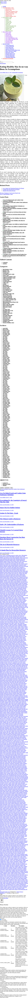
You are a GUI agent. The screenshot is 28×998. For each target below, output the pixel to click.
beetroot (20, 575)
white (1, 883)
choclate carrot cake (21, 614)
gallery (5, 688)
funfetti (12, 686)
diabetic (9, 643)
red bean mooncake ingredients (14, 801)
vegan (12, 857)
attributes (5, 566)
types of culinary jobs (11, 854)
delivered (22, 641)
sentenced (6, 813)
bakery (1, 571)
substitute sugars (8, 834)
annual (1, 562)
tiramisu (6, 847)
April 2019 (5, 426)
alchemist (7, 560)
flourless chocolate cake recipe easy (11, 675)
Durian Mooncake (9, 47)
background (8, 568)
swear (1, 839)
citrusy (16, 621)
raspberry (5, 798)
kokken (4, 734)
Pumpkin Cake (8, 28)
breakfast (5, 585)
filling (23, 670)
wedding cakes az (15, 871)
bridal (8, 585)
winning (2, 887)
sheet (7, 814)
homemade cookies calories (21, 712)
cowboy (5, 629)
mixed (17, 758)
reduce (9, 803)
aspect (24, 565)
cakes (8, 596)
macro (26, 747)
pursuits (4, 796)
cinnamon (2, 621)
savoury (15, 810)
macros (1, 749)
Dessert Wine (19, 642)
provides (9, 795)
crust (13, 632)
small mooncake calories (20, 820)
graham (18, 693)
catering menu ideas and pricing (9, 602)
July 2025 (5, 336)
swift (20, 839)
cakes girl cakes (13, 596)
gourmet (14, 693)
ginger (7, 689)
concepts (5, 625)
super (14, 838)
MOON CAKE (6, 44)
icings (26, 726)
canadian (20, 598)
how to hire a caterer (21, 718)
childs (9, 609)
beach (14, 575)
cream (1, 630)
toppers (21, 848)
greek (5, 695)
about (13, 557)
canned (1, 600)
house (17, 715)
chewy (19, 608)
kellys (7, 733)
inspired (19, 728)
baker (21, 569)
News (4, 308)
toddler (12, 847)
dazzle (24, 638)
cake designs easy (17, 590)
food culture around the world (15, 676)
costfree (19, 628)
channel (19, 605)
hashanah (8, 698)
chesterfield (15, 608)
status (1, 832)
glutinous (21, 692)
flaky (11, 674)
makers (6, 750)
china (12, 609)
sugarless (22, 837)
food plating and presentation (6, 680)
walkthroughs (3, 861)
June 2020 (5, 409)
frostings (5, 684)
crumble (8, 632)
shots (19, 814)
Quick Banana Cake (17, 796)
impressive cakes (8, 727)
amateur (5, 561)
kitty (22, 733)
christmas (15, 620)
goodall (1, 693)
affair (14, 559)
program (25, 793)
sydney (1, 841)
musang (1, 769)
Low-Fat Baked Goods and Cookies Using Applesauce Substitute (13, 493)
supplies (17, 838)
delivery (1, 642)
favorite (1, 669)
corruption (15, 628)
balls (27, 571)
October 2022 (6, 376)
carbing (17, 600)
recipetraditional (3, 799)
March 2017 (5, 455)
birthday (2, 580)
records (16, 799)
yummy (6, 889)
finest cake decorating (22, 671)
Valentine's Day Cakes (18, 856)
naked (25, 769)
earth (11, 649)
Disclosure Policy (7, 484)
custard (20, 637)
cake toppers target (12, 595)
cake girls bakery (23, 592)
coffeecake (22, 623)
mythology (21, 769)
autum (13, 566)
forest (10, 681)
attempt (1, 566)
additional (5, 559)
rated (8, 798)
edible (10, 655)
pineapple (6, 788)
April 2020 (5, 411)
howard (4, 726)
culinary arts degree (14, 634)
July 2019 (5, 422)
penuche (5, 786)
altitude (1, 561)
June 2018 (5, 437)
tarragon (25, 841)
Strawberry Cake (9, 30)
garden (15, 688)
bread (1, 585)
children (1, 609)
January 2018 (6, 443)
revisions (25, 804)
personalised (20, 786)
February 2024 (6, 357)
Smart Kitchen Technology (9, 821)
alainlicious (2, 560)
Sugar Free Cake (9, 42)
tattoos (9, 842)
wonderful (13, 887)
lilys (21, 738)
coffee (12, 623)
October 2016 (6, 461)
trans (20, 850)
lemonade (2, 738)
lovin (16, 739)
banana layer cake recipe (5, 574)
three (25, 845)
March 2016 (5, 470)
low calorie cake (15, 740)
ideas (3, 727)
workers (20, 887)
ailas (24, 559)
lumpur (22, 746)
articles (1, 565)
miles (4, 757)
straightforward (23, 832)
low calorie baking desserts (6, 740)
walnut (7, 861)
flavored (14, 674)
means (20, 752)
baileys (21, 568)
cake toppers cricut (19, 594)
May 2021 (5, 396)
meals (17, 752)
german (25, 688)
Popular (2, 487)
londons (8, 739)
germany (2, 689)
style (1, 834)
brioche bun (18, 585)
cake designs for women (20, 591)
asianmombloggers (15, 565)
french (20, 681)
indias (23, 727)
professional (2, 793)
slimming (10, 820)
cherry (11, 608)
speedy (19, 827)
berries (15, 577)
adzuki (11, 559)
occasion (16, 773)
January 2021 (6, 401)
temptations (20, 842)
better (20, 579)
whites (4, 883)
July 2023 (5, 365)
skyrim (4, 820)
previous (7, 792)
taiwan (17, 841)
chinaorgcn (15, 609)
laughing (22, 734)
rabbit (25, 797)
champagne (15, 605)
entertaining (11, 660)
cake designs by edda (8, 590)
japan (1, 732)
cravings (26, 629)
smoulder (2, 822)
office (23, 773)
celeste (1, 605)
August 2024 (5, 350)
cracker (12, 629)
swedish (4, 839)
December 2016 (6, 459)
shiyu (12, 814)
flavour (21, 674)
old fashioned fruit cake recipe (15, 774)
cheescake (10, 606)
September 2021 (6, 391)
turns (7, 853)
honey (6, 715)
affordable (18, 559)
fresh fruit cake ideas (14, 682)
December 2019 (6, 416)
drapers (9, 647)
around (22, 563)
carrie (7, 601)
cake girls (17, 592)
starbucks (9, 831)
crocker (25, 631)
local (1, 739)
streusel (6, 833)
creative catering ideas (12, 631)
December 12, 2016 (9, 504)
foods (4, 681)
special (3, 827)
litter (23, 738)
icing (24, 726)
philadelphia (5, 787)
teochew (25, 842)
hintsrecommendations (22, 711)
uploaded (23, 855)
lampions (15, 734)
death (1, 640)
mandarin (18, 750)
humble (12, 726)
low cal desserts (23, 739)
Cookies (7, 19)
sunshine (11, 838)
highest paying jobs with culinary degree (8, 711)
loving (18, 739)
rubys (18, 807)
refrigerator (16, 803)
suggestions (2, 838)
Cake (5, 589)
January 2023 (6, 373)
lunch (25, 746)
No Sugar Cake (8, 41)
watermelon (15, 861)
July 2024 (5, 351)
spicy (13, 828)
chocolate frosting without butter (19, 618)
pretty (3, 792)
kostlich (8, 734)
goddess (25, 692)
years (13, 888)
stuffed (16, 833)
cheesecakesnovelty (21, 607)
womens (9, 887)
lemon (9, 736)
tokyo (19, 847)
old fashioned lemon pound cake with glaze (9, 776)
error (16, 660)
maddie (4, 749)
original (23, 781)
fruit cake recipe (22, 684)
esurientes (22, 660)
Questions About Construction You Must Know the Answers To (12, 538)
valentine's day (9, 856)
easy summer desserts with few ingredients (14, 654)
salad (27, 807)
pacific (10, 782)
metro (22, 753)
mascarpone (22, 751)
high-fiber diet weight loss (7, 710)
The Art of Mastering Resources (9, 544)
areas (20, 563)
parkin (16, 784)
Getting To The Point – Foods (9, 513)
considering (20, 625)
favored (26, 667)
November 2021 (6, 388)
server (12, 813)
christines (11, 620)
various (9, 857)
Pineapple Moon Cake (10, 53)
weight (11, 873)
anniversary (24, 561)
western (19, 873)
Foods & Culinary (7, 291)
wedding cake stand (13, 867)
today (10, 847)
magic (12, 749)
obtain (12, 773)
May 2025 (5, 339)
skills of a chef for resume (20, 819)
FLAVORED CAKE (7, 17)
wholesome (8, 883)
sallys (1, 808)
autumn (16, 566)
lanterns (18, 734)
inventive (24, 729)
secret (21, 811)
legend (21, 735)
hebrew (1, 709)
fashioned (24, 665)
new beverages (17, 770)
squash (1, 831)
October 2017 (6, 447)
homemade (13, 712)
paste (1, 785)
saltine (1, 809)
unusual (15, 855)
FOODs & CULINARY (8, 58)
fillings (1, 671)
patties (10, 785)
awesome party (3, 567)
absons (21, 557)
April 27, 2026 (8, 497)
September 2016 (6, 462)
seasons (14, 811)
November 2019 (6, 417)
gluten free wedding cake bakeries (17, 690)
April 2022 (5, 384)
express (7, 664)
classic (20, 621)
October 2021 (6, 390)
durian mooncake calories (8, 648)
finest (16, 671)
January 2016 (6, 472)
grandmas (20, 694)
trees (6, 851)
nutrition (9, 773)
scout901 (19, 810)
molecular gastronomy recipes (19, 762)
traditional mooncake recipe (8, 850)
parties (23, 784)
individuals (2, 728)
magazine (9, 749)
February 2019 (6, 428)
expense (24, 663)
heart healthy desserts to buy (20, 707)
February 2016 (6, 471)
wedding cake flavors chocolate (12, 865)
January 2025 (6, 344)
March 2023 (5, 370)
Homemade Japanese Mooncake (16, 713)
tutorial (12, 853)
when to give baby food (22, 880)
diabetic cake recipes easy (17, 643)
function (8, 686)
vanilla (24, 856)
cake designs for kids (10, 591)
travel (22, 850)
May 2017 (5, 453)
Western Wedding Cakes (10, 16)
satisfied (23, 809)
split (12, 830)
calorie (19, 597)
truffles (1, 853)
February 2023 (6, 371)
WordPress (2, 893)
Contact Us (5, 483)
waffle (23, 860)
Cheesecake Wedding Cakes (11, 11)
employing (2, 659)
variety (5, 857)
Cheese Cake (8, 21)
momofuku (17, 763)
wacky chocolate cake (17, 860)
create (17, 630)
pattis (13, 785)
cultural (13, 636)
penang (1, 786)
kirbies (13, 733)
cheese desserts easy (20, 606)
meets (27, 752)
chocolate (2, 615)
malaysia (14, 750)
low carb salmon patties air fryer (17, 744)
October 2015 (6, 476)
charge (25, 605)
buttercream (11, 588)
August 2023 (5, 364)
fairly (8, 665)
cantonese (5, 600)
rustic (21, 807)
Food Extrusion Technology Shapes (13, 678)
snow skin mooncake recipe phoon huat (18, 824)
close (23, 621)
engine (19, 659)
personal (15, 786)
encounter (7, 659)
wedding (24, 861)
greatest (1, 695)
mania (25, 750)
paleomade (22, 782)
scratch (22, 810)
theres (7, 845)
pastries (4, 785)
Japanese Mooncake (9, 48)
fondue (5, 676)
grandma (24, 693)
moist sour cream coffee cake (6, 762)
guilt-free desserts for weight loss (11, 697)
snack (5, 822)
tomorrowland (3, 848)
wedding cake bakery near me (12, 862)
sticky (12, 832)
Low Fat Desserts (9, 40)
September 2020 (6, 405)
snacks (8, 822)
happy (1, 698)
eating (13, 72)
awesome (26, 566)
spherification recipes (4, 828)
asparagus (21, 565)
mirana (8, 758)
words (17, 887)
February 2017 (6, 456)
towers (4, 849)
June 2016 (5, 466)
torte (24, 848)
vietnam (11, 859)
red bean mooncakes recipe (13, 802)
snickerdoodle (13, 822)
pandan (9, 784)
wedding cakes (8, 871)
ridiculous (2, 805)
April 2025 (5, 340)
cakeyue (16, 597)
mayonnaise (8, 752)
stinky (15, 832)
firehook (19, 672)
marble (4, 751)
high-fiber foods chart (18, 710)
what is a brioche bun (14, 877)
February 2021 (6, 399)
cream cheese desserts (7, 630)
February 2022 (6, 386)
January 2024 (6, 358)
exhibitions (14, 663)
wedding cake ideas (10, 866)
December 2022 (6, 374)
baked (1, 569)
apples (22, 562)
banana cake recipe (4, 573)
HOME (4, 6)
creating (23, 630)
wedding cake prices (18, 866)
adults (8, 559)
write (11, 888)
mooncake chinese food (17, 766)
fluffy (26, 675)
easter (13, 649)
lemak (6, 736)
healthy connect (24, 704)
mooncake (15, 764)
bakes (4, 571)
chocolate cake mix (8, 615)
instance (23, 728)
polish (4, 791)
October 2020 (6, 404)
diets (20, 644)
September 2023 (6, 363)
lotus (11, 739)
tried (18, 851)
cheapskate (2, 606)
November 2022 (6, 375)
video (8, 859)
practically (22, 791)
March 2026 (5, 329)
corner (11, 628)
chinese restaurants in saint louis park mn (13, 614)
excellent (2, 663)
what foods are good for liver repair (18, 876)
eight (1, 657)
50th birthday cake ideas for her (16, 556)
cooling (4, 628)
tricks (16, 851)
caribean (3, 601)
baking (7, 571)
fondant (1, 676)
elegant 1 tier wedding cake (11, 657)
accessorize (25, 557)
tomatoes (23, 847)
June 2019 (5, 424)
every (11, 661)
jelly (9, 732)
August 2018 (5, 436)
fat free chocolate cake (21, 666)
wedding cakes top (24, 871)
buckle (26, 586)
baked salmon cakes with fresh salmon (11, 569)
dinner (26, 644)
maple (1, 751)
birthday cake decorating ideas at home (8, 582)
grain (21, 693)
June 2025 (5, 338)
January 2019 (6, 430)
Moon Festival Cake (9, 13)
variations (2, 857)
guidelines (17, 695)
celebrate (18, 602)
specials (12, 827)
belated (4, 577)
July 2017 (5, 450)
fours (15, 681)
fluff (24, 675)
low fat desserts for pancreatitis (10, 745)
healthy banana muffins (13, 700)
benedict (11, 577)
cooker (15, 626)
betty (23, 579)
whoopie (13, 883)
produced (25, 792)
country (22, 628)
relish (1, 804)
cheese (14, 606)
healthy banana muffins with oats (8, 701)
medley (23, 752)
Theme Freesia (19, 891)
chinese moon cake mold (17, 613)
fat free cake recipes (11, 666)
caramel (9, 600)
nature (12, 770)
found (13, 681)
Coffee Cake (8, 23)
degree (25, 640)
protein (5, 795)
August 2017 (5, 449)
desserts (24, 642)
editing (13, 655)
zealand (10, 889)
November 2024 (6, 346)
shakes (22, 813)
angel (12, 561)
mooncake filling (10, 767)
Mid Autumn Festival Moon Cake (12, 50)
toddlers (16, 847)
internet (15, 729)
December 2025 (6, 333)
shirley (9, 814)
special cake (8, 827)
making (10, 750)
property (2, 795)
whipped (25, 882)
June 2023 (5, 367)
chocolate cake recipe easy (18, 615)
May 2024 (5, 353)
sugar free (22, 834)
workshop (25, 887)
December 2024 (6, 345)
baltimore (2, 572)
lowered (16, 746)
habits (19, 697)
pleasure (20, 790)
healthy (16, 72)
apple (19, 562)
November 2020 (6, 403)
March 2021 (5, 398)
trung (4, 853)
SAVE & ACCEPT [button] (4, 997)
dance (21, 638)
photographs (10, 787)
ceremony (10, 605)
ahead (21, 559)
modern (24, 758)
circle (5, 621)
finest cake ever (3, 672)
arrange (25, 563)
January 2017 (6, 457)
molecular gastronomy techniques (7, 763)
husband (21, 726)
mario (10, 751)
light (15, 738)
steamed (7, 832)
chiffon (23, 608)
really (10, 798)
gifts (5, 689)
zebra (13, 889)
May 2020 (5, 410)
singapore (9, 819)
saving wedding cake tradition (6, 810)
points (1, 791)
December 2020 (6, 402)
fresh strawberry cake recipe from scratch (12, 683)
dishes (14, 646)
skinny (1, 820)
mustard (17, 769)
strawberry (2, 833)
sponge (14, 830)
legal (18, 735)
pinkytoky (10, 790)
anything (9, 562)
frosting (1, 684)
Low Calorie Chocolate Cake (11, 39)
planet (17, 790)
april (17, 563)
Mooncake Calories (9, 52)
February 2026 (6, 330)
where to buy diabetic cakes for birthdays (12, 882)
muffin (22, 768)
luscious (9, 747)
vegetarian (22, 857)
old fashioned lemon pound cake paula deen (17, 775)
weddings (5, 873)
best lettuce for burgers (10, 578)
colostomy (6, 624)
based (12, 574)
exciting (5, 663)
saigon (24, 807)
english (23, 659)
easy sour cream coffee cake (20, 653)
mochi (20, 758)
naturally (8, 770)
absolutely (17, 557)
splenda (22, 828)
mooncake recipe (8, 768)
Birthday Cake (8, 10)
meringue (19, 753)
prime (17, 792)
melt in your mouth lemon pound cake (8, 753)
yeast (16, 888)
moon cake (2, 764)
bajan (24, 568)
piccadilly (19, 787)
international (10, 729)
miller (11, 757)
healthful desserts (20, 699)
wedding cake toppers (17, 868)
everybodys (15, 661)
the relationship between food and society (13, 844)
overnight (2, 782)
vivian (11, 860)
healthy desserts (19, 705)
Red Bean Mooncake (10, 54)
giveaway (11, 689)
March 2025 (5, 341)
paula (15, 785)
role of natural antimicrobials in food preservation (15, 805)
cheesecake (9, 607)
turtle (9, 853)
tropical (23, 851)
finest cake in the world (12, 672)
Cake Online (2, 594)
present (26, 791)
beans (16, 575)
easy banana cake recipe (20, 649)
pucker (12, 795)
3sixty (20, 555)
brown (14, 586)
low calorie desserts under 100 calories (15, 743)
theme (23, 844)
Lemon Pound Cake (9, 27)
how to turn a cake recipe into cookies (8, 724)
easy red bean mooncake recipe (6, 653)
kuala (11, 734)
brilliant (14, 585)
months (21, 763)
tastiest (3, 842)
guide (13, 695)
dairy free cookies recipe (15, 638)
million (14, 757)
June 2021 (5, 394)
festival (8, 670)
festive (15, 670)
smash (16, 821)
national (4, 770)
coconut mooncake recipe (5, 623)
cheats (6, 606)
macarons (13, 747)
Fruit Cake (7, 24)
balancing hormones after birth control (17, 571)
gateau (18, 688)
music (14, 769)
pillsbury (2, 788)
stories (18, 832)
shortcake (16, 814)
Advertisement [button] (3, 986)
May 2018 (5, 438)
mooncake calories (21, 764)
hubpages (9, 726)
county (26, 628)
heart (12, 707)
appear (12, 562)
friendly (25, 683)
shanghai (26, 813)
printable (21, 792)
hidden (4, 709)
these (9, 845)
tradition (8, 849)
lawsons (1, 735)
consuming (2, 626)
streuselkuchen (11, 833)
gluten (20, 689)
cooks (1, 628)
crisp (18, 631)
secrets (23, 811)
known (1, 734)
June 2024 (5, 352)
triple (20, 851)
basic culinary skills (18, 574)
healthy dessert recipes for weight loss (8, 705)
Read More (5, 898)
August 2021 (5, 392)
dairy (8, 638)
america (8, 561)
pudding (16, 795)
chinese (1, 611)
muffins (25, 768)
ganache (12, 688)
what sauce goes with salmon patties (19, 878)
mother (19, 768)
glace (15, 689)
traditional (12, 849)
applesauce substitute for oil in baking (8, 563)
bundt (4, 588)
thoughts (21, 845)
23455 (4, 555)
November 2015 (6, 474)
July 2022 (5, 380)
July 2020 (5, 408)
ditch (21, 646)
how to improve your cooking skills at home (14, 719)
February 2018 (6, 442)
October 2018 (6, 433)
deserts (8, 642)
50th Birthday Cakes (9, 8)
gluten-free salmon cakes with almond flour (9, 692)
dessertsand (2, 643)
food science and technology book (20, 680)
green (7, 695)
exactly (23, 661)
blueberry (20, 584)
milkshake (7, 757)
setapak (15, 813)
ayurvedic (9, 567)
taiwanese (21, 841)
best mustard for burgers (20, 578)
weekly (8, 873)
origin (19, 781)
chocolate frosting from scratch (15, 617)
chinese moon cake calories (21, 612)
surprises (25, 838)
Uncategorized (6, 319)
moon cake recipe (9, 764)
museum (5, 769)
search (6, 811)
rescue (11, 804)
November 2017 (6, 445)
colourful (11, 624)
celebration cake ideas (9, 603)
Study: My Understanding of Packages (12, 524)
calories (22, 597)
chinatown (23, 609)
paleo (19, 782)
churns (23, 620)
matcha (4, 752)
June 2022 (5, 381)
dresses (12, 647)
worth (8, 888)
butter (7, 588)
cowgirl (9, 629)
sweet (8, 839)
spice (10, 828)
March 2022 (5, 385)
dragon (6, 647)
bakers (23, 569)
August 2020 (5, 407)
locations (4, 739)
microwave (2, 755)
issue (16, 730)
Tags (11, 487)
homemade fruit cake (4, 713)
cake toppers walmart (21, 595)
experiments (2, 664)
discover (6, 646)
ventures (2, 859)
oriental (16, 781)
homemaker (2, 715)
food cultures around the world (10, 677)
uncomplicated (7, 855)
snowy (5, 825)
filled (21, 670)
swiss (24, 839)
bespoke (21, 577)
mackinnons (22, 747)
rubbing (15, 807)
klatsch (24, 733)
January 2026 (6, 332)
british (12, 586)
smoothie (24, 821)
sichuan (22, 814)
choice (17, 619)
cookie (18, 626)
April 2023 (5, 369)
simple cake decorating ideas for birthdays (9, 815)
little (25, 738)
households (2, 716)
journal (22, 732)
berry (18, 577)
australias (9, 566)
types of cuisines (17, 853)
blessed (13, 584)
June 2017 (5, 451)
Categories (5, 262)
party (26, 784)
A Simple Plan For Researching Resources (13, 550)
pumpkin (20, 795)
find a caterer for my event (8, 671)
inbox (13, 727)
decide (8, 640)
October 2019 (6, 419)
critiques (21, 631)
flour (24, 674)
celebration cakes (18, 603)
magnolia (16, 749)
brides (11, 585)
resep (14, 804)
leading (15, 735)
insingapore (14, 728)
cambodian (15, 598)
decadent (4, 640)
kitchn (19, 733)
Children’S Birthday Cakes (11, 12)
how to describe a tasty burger (9, 718)
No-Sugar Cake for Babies (15, 772)
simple (25, 814)
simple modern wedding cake (9, 818)
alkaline (11, 560)
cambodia (11, 598)
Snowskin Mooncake (10, 56)
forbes (7, 681)
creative (5, 631)
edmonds (17, 655)
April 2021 (5, 397)
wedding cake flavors (16, 864)
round (8, 807)
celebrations (24, 603)
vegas (18, 857)
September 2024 (6, 348)
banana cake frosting (23, 572)
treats (3, 851)
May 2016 (5, 467)
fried (22, 683)
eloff (15, 658)
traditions (16, 850)
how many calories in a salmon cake (13, 716)
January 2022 (6, 387)
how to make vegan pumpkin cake (18, 723)
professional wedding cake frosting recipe (14, 793)
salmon (4, 808)
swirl (22, 839)
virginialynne (3, 860)
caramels (13, 600)
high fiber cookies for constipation (14, 709)
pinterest (14, 790)
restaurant (18, 804)
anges (18, 561)
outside (26, 781)
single (13, 819)
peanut (21, 785)
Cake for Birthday (11, 592)
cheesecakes (14, 607)
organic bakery (7, 781)
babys (18, 567)
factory (4, 665)
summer (7, 838)
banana (5, 572)
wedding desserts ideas (15, 872)
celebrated (22, 602)
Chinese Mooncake (9, 45)
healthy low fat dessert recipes (16, 706)
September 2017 (6, 448)
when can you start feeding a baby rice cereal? (13, 880)
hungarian (16, 726)
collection (2, 624)
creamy (14, 630)
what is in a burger (23, 877)
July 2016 (5, 465)
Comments (7, 487)
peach (18, 785)
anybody (5, 562)
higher (24, 710)
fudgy (5, 686)
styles (3, 834)
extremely (11, 664)
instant (26, 728)
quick (11, 796)
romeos (1, 807)
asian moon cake (6, 565)
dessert (14, 642)
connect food (14, 625)
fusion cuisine (19, 687)
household (21, 715)
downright (2, 647)
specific (16, 827)
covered (1, 629)
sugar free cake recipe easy (10, 836)
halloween (23, 697)
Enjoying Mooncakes (4, 660)
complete (25, 624)
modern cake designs (4, 759)
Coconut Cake (8, 22)
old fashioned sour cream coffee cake (14, 778)
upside (26, 855)
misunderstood (13, 758)
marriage (18, 751)
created (20, 630)
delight (18, 641)
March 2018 (5, 440)
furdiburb (14, 687)
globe (17, 689)
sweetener (16, 839)
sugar (18, 834)
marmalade (13, 751)
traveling (25, 850)
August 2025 (5, 335)
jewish (15, 732)
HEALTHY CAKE (7, 31)
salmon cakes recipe (10, 808)
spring (17, 830)
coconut (26, 621)
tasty (6, 842)
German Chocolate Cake (10, 25)
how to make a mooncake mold (13, 721)
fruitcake (2, 686)
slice (7, 820)
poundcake (17, 791)
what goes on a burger (5, 877)
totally (1, 849)
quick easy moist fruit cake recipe (10, 797)
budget (1, 588)
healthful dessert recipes (11, 699)
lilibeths (18, 738)
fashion (19, 665)
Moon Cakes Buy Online (10, 51)
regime (20, 803)
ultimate (1, 855)
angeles (14, 561)
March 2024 (5, 356)
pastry (7, 785)
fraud (18, 681)
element (12, 658)
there (4, 845)
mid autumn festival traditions (11, 755)
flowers (21, 675)
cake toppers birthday (10, 594)
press (1, 792)
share (1, 814)
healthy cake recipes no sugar (11, 703)
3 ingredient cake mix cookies (12, 555)
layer (5, 735)
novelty (5, 773)
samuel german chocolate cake (14, 809)
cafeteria (2, 589)
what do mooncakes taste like (12, 874)
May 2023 (5, 368)
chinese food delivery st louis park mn (11, 611)
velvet (26, 857)
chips (15, 614)
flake (9, 674)
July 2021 (5, 393)
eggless (25, 655)
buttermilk (20, 588)
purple (1, 796)
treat (1, 851)
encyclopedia (12, 659)
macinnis (17, 747)
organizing (12, 781)
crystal (16, 632)
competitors (19, 624)
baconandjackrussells (15, 568)
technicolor (15, 842)
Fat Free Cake (8, 35)
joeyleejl (19, 732)
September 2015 (6, 477)
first (22, 672)
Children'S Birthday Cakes (9, 277)
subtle (13, 834)
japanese (4, 732)
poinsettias (25, 790)
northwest (23, 772)
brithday (8, 586)
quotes (22, 797)
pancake (2, 784)
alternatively (22, 560)
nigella (21, 770)
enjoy (26, 659)
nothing (1, 773)
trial (13, 851)
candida (23, 598)
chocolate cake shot (4, 617)
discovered (10, 646)
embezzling (18, 658)
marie (7, 751)
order (19, 779)
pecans (24, 785)
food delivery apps (22, 677)
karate (4, 733)
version (5, 859)
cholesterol (21, 619)
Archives (5, 263)
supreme (21, 838)
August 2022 (5, 379)
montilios (25, 763)
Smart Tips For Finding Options (10, 507)
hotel (15, 715)
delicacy (6, 641)
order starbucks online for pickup (14, 780)
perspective (25, 786)
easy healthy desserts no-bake (19, 651)
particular (20, 784)
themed (26, 844)
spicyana (16, 828)
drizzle (18, 647)
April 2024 (5, 355)
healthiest (2, 700)
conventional (11, 626)
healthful (19, 698)
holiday (4, 712)
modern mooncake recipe (14, 759)
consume (25, 625)
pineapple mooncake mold (14, 788)
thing (12, 845)
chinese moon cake (11, 612)
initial (11, 728)
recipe (17, 798)
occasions (20, 773)
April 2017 (5, 454)
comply (1, 625)
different (23, 644)
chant (22, 605)
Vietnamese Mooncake (10, 57)
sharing (4, 814)
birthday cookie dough (10, 583)
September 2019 (6, 420)
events (8, 661)
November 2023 (6, 361)
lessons (5, 738)
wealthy (20, 861)
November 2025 (6, 334)
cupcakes (17, 637)
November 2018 (6, 432)
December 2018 (6, 431)
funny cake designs (7, 687)
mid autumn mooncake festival (9, 756)
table (15, 841)
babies (15, 567)
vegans (15, 857)
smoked (19, 821)
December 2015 (6, 473)
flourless (2, 675)
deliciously (14, 641)
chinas (19, 609)
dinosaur (2, 646)
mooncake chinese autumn (5, 766)
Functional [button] (2, 967)
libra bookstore (11, 738)
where (1, 882)
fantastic (13, 665)
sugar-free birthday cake (21, 836)
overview (6, 782)
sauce (26, 809)
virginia (23, 859)
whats (1, 879)
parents (12, 784)
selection (2, 813)
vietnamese (16, 859)
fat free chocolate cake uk (18, 667)
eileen (3, 657)
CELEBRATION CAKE (8, 7)
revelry (21, 804)
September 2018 (6, 434)
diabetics (11, 644)
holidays (8, 712)
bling (16, 584)
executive (10, 663)
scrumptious (20, 72)
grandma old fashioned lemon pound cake (9, 694)
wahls (26, 860)
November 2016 (6, 460)
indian (20, 727)
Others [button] (1, 992)
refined (12, 803)
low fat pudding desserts (9, 746)
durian (1, 648)
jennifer (12, 732)
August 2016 (5, 463)
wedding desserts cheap (5, 872)
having (12, 698)
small (14, 820)
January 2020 (6, 415)
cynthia (5, 638)
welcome (16, 873)
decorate (11, 640)
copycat (8, 628)
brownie (18, 586)
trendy (11, 851)
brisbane (4, 586)
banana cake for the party (13, 572)
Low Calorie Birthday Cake (11, 38)
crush (11, 632)
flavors (17, 674)
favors (5, 669)
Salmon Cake (8, 29)
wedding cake (3, 862)
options (13, 779)
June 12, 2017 (8, 72)
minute (5, 758)
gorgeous (10, 693)
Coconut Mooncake (9, 46)
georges (21, 688)
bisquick (7, 584)
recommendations (11, 799)
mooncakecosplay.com (5, 891)
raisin (1, 798)
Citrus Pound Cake (11, 621)
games (8, 688)
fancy (10, 665)
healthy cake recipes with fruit (14, 704)
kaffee (1, 733)
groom (10, 695)
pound (13, 791)
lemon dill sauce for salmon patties (18, 736)
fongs (8, 676)
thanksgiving (5, 843)
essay (18, 660)
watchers (11, 861)
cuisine (19, 632)
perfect (8, 786)
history (1, 712)
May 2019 (5, 425)
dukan (21, 647)
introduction (19, 729)
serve (9, 813)
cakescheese (2, 597)
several (18, 813)
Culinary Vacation (7, 636)
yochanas (19, 888)
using (1, 856)
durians (5, 649)
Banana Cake (8, 18)
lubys (19, 746)
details (6, 643)
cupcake (12, 637)
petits (1, 787)
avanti (19, 566)
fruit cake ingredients (14, 684)
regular (24, 803)
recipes (20, 798)
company (15, 624)
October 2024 (6, 347)
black (10, 584)
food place (23, 678)
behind (1, 577)
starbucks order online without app (18, 831)
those (18, 845)
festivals (11, 670)
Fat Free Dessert (8, 36)
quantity (8, 796)
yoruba (22, 888)
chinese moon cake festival (5, 613)
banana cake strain (23, 573)
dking (24, 646)
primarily (14, 792)
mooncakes (15, 768)
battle (11, 575)
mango (21, 750)
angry (20, 561)
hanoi (26, 697)
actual (1, 559)
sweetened (11, 839)
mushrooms (9, 769)
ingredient (7, 728)
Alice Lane (2, 504)
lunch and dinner (3, 747)
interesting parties (3, 729)
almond (17, 560)
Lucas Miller (2, 72)
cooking (25, 626)
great (24, 694)
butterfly (16, 588)
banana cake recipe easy (13, 573)
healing (15, 698)
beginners (24, 575)
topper (18, 848)
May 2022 (5, 382)
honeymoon (10, 715)
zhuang (16, 889)
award (22, 566)
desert (5, 642)
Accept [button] (1, 898)
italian (21, 730)
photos (15, 787)
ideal (1, 727)
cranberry (22, 629)
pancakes (6, 784)
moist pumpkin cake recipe (20, 761)
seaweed (18, 811)
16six (1, 555)
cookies (22, 626)
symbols (12, 841)
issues (18, 730)
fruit (8, 684)
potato (10, 791)
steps (10, 832)
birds (25, 579)
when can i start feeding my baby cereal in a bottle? (14, 879)
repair (9, 804)
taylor (12, 842)
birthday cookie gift (19, 583)
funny (15, 686)
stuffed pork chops (22, 833)
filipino (18, 670)
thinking (15, 845)
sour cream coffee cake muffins (9, 826)
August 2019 (5, 421)
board (23, 584)
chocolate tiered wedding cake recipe (8, 619)
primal (10, 792)
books (26, 584)
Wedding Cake (8, 15)
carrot (9, 601)
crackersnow (17, 629)
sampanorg (5, 809)
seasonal (10, 811)
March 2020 (5, 413)
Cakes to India (20, 596)
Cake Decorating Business (18, 589)
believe (8, 577)
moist (13, 761)
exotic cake (19, 663)
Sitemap (4, 485)
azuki (12, 567)
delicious (10, 641)
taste (1, 842)
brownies (22, 586)
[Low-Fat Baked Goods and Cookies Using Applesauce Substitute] (14, 490)
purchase (24, 795)
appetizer (16, 562)
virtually (7, 860)
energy (16, 659)
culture (9, 637)
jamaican (25, 730)
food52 (1, 681)
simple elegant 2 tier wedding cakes (10, 816)
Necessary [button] (2, 918)
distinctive (18, 646)
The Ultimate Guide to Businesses (10, 519)
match (1, 752)
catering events (19, 601)
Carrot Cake (8, 33)
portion (7, 791)
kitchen (16, 733)
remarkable (5, 804)
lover (13, 739)
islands (13, 730)
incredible (17, 727)
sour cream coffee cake (12, 825)
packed (13, 782)
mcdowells (14, 752)
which (22, 882)
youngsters (2, 889)
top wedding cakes (13, 848)
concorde (9, 625)
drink (16, 647)
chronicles (20, 620)
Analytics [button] (2, 980)
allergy (14, 560)
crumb (4, 632)
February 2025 (6, 342)
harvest (4, 698)
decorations (20, 640)
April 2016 (5, 468)
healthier (26, 699)
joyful (25, 732)
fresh (23, 681)
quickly (19, 797)
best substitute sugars (14, 579)
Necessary (4, 919)
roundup (11, 807)
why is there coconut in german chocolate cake (18, 885)
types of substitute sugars (22, 854)
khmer (10, 733)
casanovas (13, 601)
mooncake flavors (18, 767)
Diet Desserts (8, 34)
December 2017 (6, 444)
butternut (24, 588)
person (11, 786)
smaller (1, 821)
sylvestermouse (6, 841)
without (5, 887)
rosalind (5, 807)
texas (1, 843)
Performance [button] (2, 973)
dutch (8, 649)
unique (11, 855)
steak (4, 832)
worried (5, 888)
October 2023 (6, 362)
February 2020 (6, 414)
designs (11, 642)
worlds (1, 888)
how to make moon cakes (14, 722)
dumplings (25, 647)
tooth (7, 848)
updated (18, 855)
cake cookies (9, 589)
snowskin (2, 825)
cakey (12, 597)
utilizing (4, 856)
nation (1, 770)
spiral (19, 828)
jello (7, 732)
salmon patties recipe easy (20, 808)
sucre (16, 834)
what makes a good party (5, 878)
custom (23, 637)
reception (14, 798)
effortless (21, 655)
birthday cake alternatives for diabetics (18, 580)
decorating (16, 640)
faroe (17, 665)
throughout (2, 847)
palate (16, 782)
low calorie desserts (15, 741)
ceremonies (5, 605)
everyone (20, 661)
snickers (18, 822)
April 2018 (5, 439)
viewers (20, 859)
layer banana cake (10, 735)
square (25, 830)
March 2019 (5, 427)
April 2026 (5, 328)
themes (1, 845)
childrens (6, 609)
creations (2, 631)
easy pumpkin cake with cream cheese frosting (17, 652)
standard (5, 831)
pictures (22, 787)
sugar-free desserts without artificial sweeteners (10, 837)
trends (8, 851)
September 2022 (6, 378)
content (6, 626)
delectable (2, 641)
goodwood (5, 693)
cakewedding (8, 597)
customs (1, 638)
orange (16, 779)
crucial (1, 632)
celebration (2, 603)
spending (23, 827)
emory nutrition (24, 658)
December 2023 (6, 359)
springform (21, 830)
